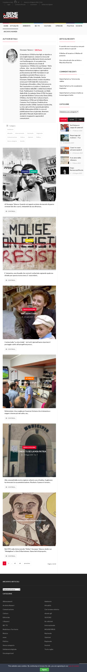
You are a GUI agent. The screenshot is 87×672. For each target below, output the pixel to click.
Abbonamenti (7, 601)
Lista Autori (33, 4)
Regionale (40, 133)
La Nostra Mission (20, 4)
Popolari (63, 119)
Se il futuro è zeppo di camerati (76, 126)
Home (6, 26)
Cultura (47, 26)
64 (20, 563)
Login (8, 4)
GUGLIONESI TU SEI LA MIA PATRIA (29, 451)
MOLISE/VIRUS (50, 629)
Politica (70, 26)
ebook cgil (48, 613)
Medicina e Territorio (10, 629)
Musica (5, 633)
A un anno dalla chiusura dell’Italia (75, 160)
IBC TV (37, 26)
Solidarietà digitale (47, 4)
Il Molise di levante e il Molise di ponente (70, 54)
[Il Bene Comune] (16, 15)
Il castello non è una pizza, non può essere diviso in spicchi (71, 47)
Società (79, 26)
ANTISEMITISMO (29, 313)
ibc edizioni (49, 621)
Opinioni (59, 26)
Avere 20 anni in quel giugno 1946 (29, 175)
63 (15, 563)
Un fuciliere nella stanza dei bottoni (29, 520)
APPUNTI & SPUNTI (29, 382)
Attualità (14, 26)
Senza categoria (12, 141)
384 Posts (38, 50)
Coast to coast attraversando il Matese (76, 150)
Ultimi (72, 119)
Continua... (11, 211)
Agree (44, 670)
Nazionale (30, 133)
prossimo (27, 563)
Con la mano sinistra (52, 609)
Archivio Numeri (10, 31)
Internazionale (19, 133)
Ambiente (26, 26)
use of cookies (74, 666)
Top (80, 119)
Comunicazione (12, 137)
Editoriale (6, 617)
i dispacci (6, 621)
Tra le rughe (49, 649)
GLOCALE (48, 617)
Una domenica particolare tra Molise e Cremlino (29, 244)
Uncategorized (8, 653)
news (4, 637)
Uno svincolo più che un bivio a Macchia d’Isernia (70, 61)
